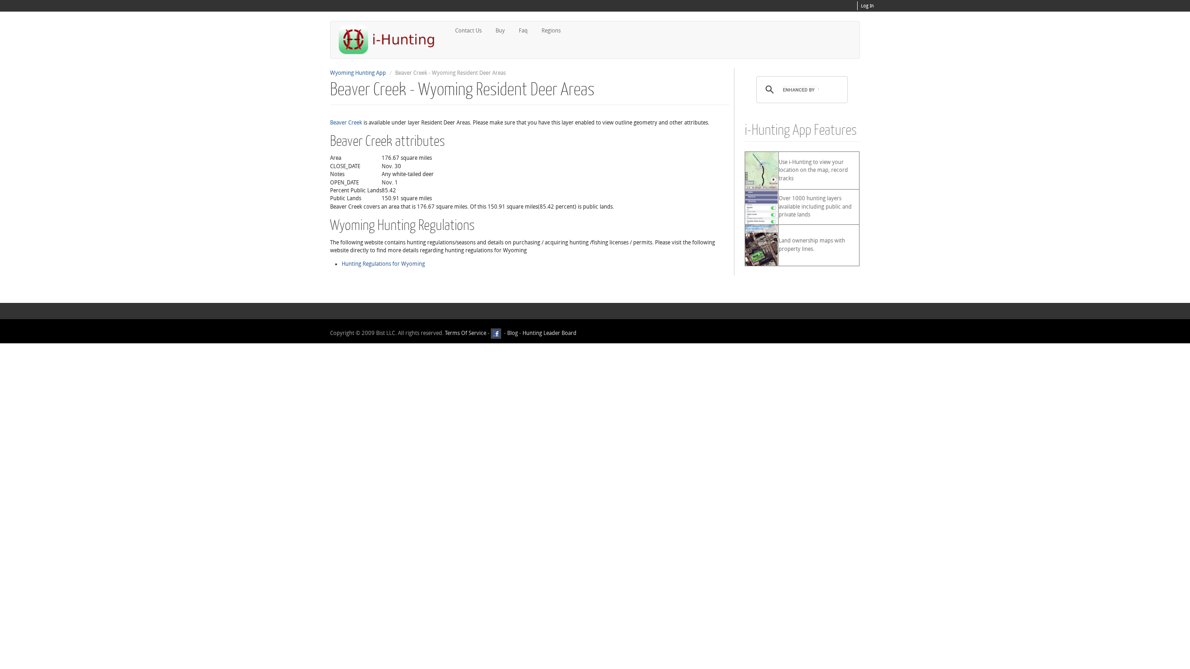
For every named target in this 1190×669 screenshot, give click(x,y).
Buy (500, 30)
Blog (512, 333)
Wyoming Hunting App (358, 73)
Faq (523, 30)
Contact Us (468, 30)
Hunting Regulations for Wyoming (383, 264)
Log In (867, 6)
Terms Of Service (465, 333)
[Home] (390, 39)
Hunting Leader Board (548, 333)
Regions (551, 30)
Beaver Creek (346, 122)
